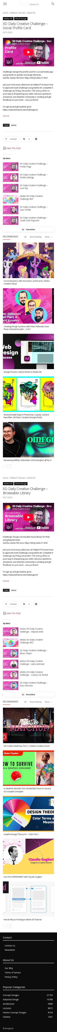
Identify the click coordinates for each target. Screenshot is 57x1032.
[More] (36, 139)
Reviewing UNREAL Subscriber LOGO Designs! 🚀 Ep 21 (28, 460)
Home (5, 13)
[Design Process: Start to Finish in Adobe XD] (28, 351)
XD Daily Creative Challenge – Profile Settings (34, 176)
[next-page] (9, 466)
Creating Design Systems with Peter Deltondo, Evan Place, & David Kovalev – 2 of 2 (26, 328)
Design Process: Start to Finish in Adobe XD (23, 372)
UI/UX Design (21, 18)
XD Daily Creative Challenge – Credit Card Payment (34, 219)
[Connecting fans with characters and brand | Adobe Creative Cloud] (28, 260)
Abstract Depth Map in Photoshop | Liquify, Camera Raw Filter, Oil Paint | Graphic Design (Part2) (26, 416)
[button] (11, 148)
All (25, 237)
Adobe (13, 125)
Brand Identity (36, 237)
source (6, 115)
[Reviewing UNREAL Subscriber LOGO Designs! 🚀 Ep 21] (28, 439)
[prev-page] (5, 466)
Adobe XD (31, 13)
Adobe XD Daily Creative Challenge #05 (31, 197)
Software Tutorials (17, 13)
